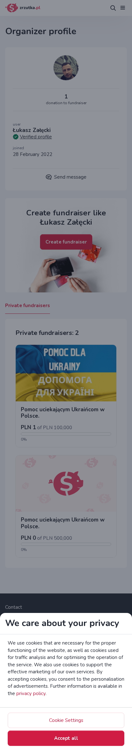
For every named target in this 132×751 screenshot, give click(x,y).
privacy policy (30, 693)
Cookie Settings (66, 720)
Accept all (66, 738)
